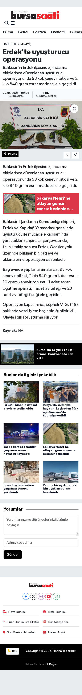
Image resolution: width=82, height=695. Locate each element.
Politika (39, 32)
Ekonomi (58, 32)
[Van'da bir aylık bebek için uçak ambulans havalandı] (61, 472)
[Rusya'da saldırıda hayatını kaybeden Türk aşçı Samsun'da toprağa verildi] (61, 392)
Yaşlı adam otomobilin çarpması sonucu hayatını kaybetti (20, 451)
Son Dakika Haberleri (21, 632)
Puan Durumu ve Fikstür (23, 622)
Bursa (8, 32)
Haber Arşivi (56, 632)
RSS (14, 650)
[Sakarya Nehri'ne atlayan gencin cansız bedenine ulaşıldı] (61, 433)
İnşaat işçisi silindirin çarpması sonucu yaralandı (19, 489)
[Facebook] (25, 596)
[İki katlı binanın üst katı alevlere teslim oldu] (21, 392)
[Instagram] (41, 596)
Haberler (9, 44)
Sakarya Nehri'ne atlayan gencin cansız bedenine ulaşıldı (59, 451)
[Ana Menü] (13, 23)
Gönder (13, 554)
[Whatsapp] (56, 596)
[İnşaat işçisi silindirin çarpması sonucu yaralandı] (21, 472)
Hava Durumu (17, 612)
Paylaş (12, 154)
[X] (33, 596)
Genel (23, 32)
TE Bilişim (51, 664)
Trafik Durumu (57, 612)
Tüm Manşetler (58, 622)
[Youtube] (48, 596)
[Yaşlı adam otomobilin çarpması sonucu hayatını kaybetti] (21, 433)
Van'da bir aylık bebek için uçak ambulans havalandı (59, 489)
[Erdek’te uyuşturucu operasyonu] (41, 125)
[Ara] (6, 23)
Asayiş (26, 44)
